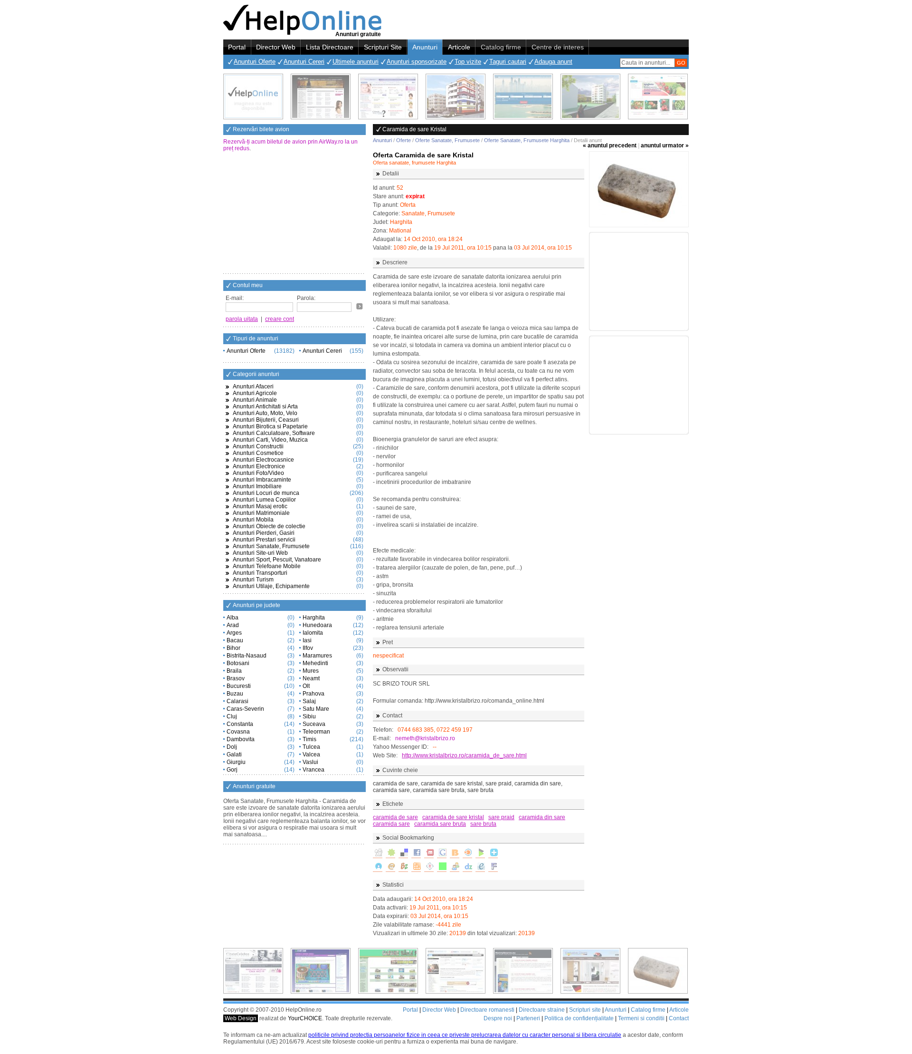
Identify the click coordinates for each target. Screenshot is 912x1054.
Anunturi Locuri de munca (266, 493)
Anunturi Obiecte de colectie (269, 526)
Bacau (235, 640)
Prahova (313, 693)
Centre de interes (558, 47)
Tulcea (311, 747)
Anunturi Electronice (259, 466)
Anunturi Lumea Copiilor (264, 499)
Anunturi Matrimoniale (261, 513)
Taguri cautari (507, 61)
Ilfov (308, 648)
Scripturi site (585, 1009)
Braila (234, 670)
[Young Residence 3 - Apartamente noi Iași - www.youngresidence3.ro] (590, 96)
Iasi (307, 640)
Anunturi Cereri (304, 61)
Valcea (311, 754)
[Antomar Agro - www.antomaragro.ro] (658, 96)
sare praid (501, 817)
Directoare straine (542, 1009)
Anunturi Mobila (253, 519)
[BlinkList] (467, 853)
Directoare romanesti (487, 1009)
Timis (309, 739)
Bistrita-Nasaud (246, 655)
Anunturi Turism (253, 579)
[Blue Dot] (377, 867)
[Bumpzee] (403, 867)
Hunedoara (317, 625)
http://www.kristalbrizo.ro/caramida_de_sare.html (464, 755)
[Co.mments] (416, 867)
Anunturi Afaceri (253, 386)
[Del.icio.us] (403, 853)
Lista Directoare (329, 47)
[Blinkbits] (454, 853)
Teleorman (316, 731)
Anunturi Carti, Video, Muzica (270, 439)
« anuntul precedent (609, 145)
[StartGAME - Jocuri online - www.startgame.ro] (321, 971)
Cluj (232, 716)
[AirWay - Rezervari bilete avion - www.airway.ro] (523, 96)
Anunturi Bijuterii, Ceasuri (266, 419)
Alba (232, 617)
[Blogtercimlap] (493, 853)
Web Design (240, 1018)
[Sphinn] (390, 853)
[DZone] (467, 867)
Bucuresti (239, 686)
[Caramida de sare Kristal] (658, 971)
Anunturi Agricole (255, 393)
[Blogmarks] (480, 853)
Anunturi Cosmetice (258, 453)
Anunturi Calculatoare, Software (274, 433)
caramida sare (391, 824)
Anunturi (424, 47)
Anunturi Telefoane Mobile (267, 566)
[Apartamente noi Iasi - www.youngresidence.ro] (455, 96)
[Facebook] (416, 853)
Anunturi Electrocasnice (263, 459)
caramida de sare (395, 817)
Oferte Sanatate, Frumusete (447, 140)
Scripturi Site (383, 47)
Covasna (238, 731)
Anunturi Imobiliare (257, 486)
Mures (311, 670)
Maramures (317, 655)
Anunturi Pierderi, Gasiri (263, 533)
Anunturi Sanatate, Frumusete (271, 546)
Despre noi (498, 1018)
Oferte (403, 140)
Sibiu (309, 716)
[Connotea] (429, 867)
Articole (459, 47)
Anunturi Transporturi (260, 573)
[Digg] (377, 853)
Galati (234, 754)
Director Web (275, 47)
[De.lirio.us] (441, 867)
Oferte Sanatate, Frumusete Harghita (527, 140)
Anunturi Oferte (255, 61)
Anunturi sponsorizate (416, 61)
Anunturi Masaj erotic (260, 506)
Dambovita (241, 739)
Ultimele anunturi (355, 61)
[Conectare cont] (359, 306)
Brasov (236, 678)
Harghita (314, 617)
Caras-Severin (245, 709)
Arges (234, 632)
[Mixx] (429, 853)
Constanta (240, 724)
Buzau (235, 693)
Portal (237, 47)
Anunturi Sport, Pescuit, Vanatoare (277, 559)
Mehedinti (315, 663)
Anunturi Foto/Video (258, 473)
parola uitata (242, 319)
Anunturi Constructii (258, 446)
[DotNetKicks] (454, 867)
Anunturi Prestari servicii (264, 539)
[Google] (441, 853)
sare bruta (483, 824)
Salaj (309, 701)
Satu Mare (316, 709)
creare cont (279, 319)
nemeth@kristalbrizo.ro (425, 738)
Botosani (238, 663)
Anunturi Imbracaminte (262, 479)
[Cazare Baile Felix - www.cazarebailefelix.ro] (388, 971)
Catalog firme (501, 47)
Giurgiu (236, 762)
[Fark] (493, 867)
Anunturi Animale (255, 399)
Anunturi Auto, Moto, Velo (265, 413)
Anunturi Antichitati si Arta (265, 406)
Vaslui (310, 762)
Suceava (314, 724)
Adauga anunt (553, 61)
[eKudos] (480, 867)
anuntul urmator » (665, 145)
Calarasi (237, 701)
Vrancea (313, 769)
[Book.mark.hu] (390, 867)
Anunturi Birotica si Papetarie (270, 426)
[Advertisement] (294, 213)
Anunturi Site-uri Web (260, 553)
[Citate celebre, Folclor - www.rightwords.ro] (321, 96)
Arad (233, 625)
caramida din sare (542, 817)
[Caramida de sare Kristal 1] (639, 189)
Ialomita (313, 632)
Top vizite (468, 61)
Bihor (233, 648)
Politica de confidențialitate (579, 1018)
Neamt (311, 678)
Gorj (232, 769)
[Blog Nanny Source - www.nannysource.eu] (523, 971)
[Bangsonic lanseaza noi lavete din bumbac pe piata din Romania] (253, 96)
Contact (679, 1018)
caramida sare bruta (440, 824)
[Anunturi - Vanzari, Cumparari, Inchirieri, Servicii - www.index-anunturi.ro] (455, 971)
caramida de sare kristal (453, 817)
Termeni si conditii (641, 1018)
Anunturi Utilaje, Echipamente (271, 586)
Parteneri (528, 1018)
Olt (306, 686)
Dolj (232, 747)
